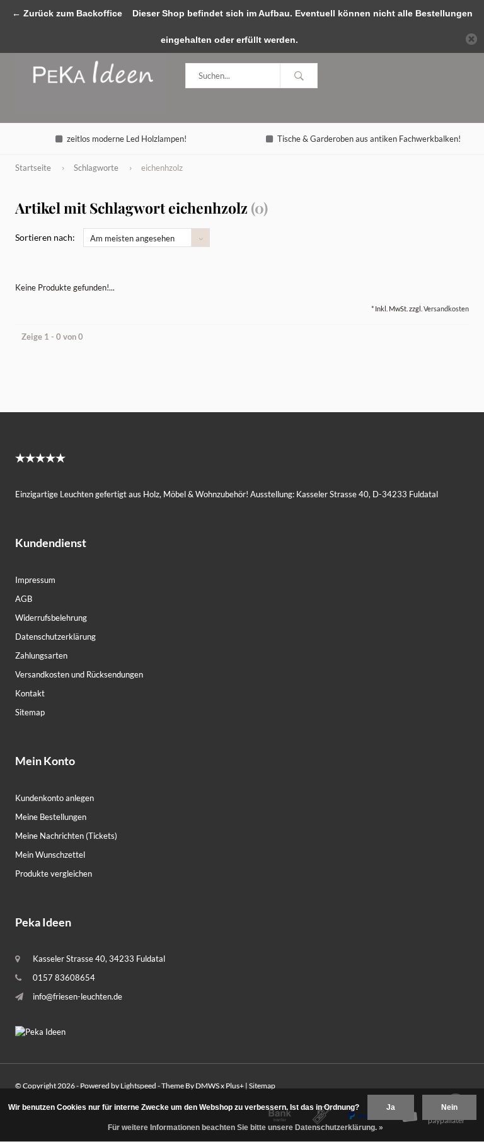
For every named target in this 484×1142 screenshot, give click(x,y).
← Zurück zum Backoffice (67, 13)
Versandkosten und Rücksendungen (79, 674)
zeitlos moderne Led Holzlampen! (127, 139)
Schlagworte (96, 168)
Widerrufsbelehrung (51, 618)
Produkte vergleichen (53, 873)
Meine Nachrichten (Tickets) (66, 836)
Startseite (33, 168)
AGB (23, 599)
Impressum (35, 580)
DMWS (207, 1085)
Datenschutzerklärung (55, 637)
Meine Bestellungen (50, 817)
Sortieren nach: (45, 237)
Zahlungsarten (41, 655)
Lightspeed (138, 1085)
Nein (449, 1107)
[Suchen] (299, 75)
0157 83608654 (64, 977)
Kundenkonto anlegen (54, 798)
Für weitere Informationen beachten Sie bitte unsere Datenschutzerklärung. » (245, 1127)
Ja (390, 1107)
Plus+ (235, 1085)
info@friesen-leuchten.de (77, 996)
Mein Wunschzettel (50, 855)
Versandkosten (446, 308)
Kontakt (30, 693)
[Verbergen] (471, 39)
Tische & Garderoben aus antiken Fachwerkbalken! (369, 139)
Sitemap (30, 712)
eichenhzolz (162, 168)
